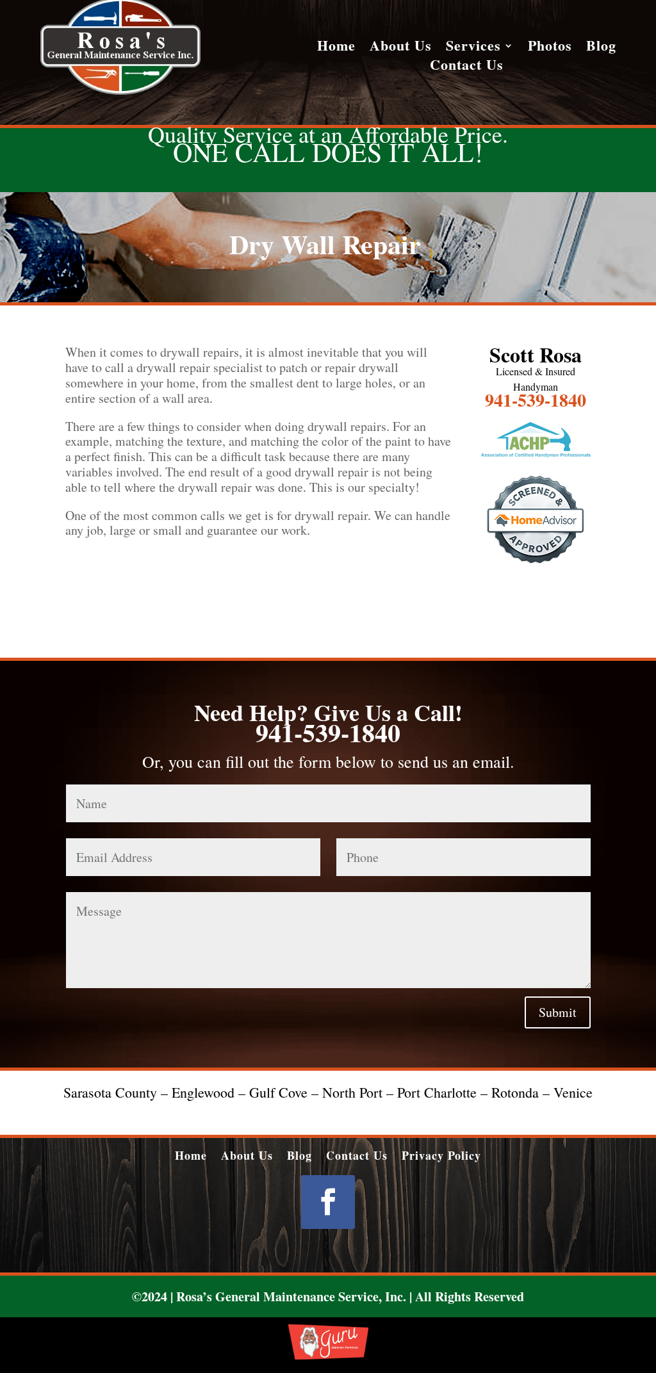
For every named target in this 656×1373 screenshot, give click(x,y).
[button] (328, 1202)
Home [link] (336, 48)
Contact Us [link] (467, 67)
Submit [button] (558, 1012)
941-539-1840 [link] (535, 400)
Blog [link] (601, 48)
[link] (120, 91)
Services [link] (473, 48)
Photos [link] (550, 48)
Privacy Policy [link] (441, 1153)
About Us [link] (401, 48)
